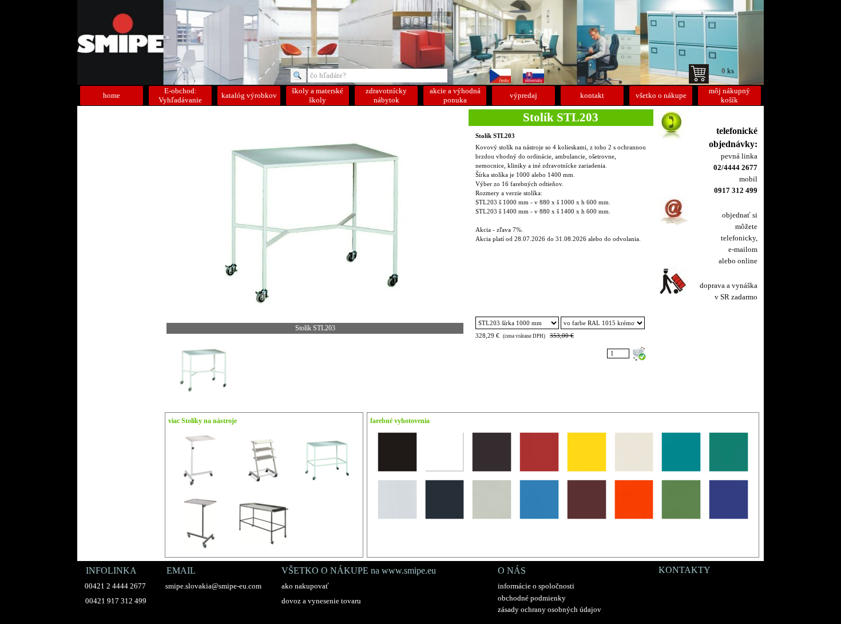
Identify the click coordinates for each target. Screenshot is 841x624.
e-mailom (742, 249)
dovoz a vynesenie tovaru (321, 601)
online (747, 260)
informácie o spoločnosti (536, 586)
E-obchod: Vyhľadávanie (180, 95)
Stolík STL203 (495, 136)
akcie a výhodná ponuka (455, 95)
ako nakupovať (305, 586)
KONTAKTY (684, 570)
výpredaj (523, 95)
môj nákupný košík (729, 95)
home (111, 95)
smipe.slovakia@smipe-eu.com (213, 586)
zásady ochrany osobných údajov (549, 609)
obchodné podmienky (532, 598)
